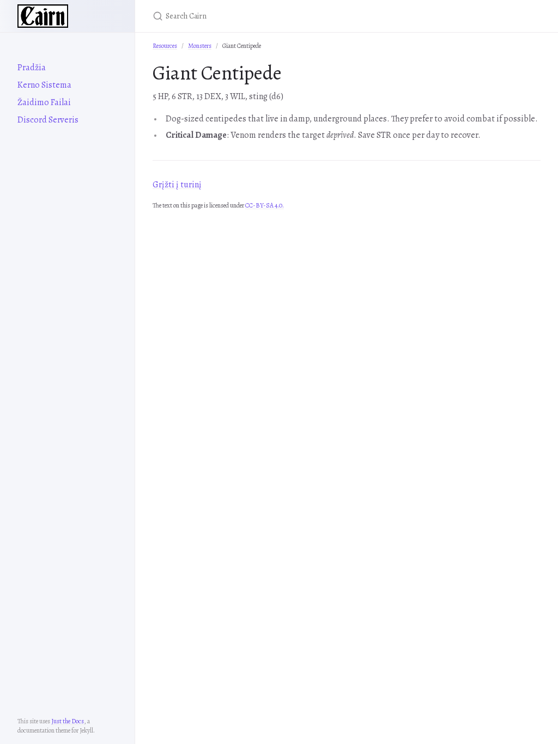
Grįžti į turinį (177, 185)
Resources (165, 45)
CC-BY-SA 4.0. (264, 205)
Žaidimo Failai (44, 102)
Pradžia (31, 68)
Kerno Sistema (44, 85)
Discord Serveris (47, 120)
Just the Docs (67, 721)
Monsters (199, 45)
